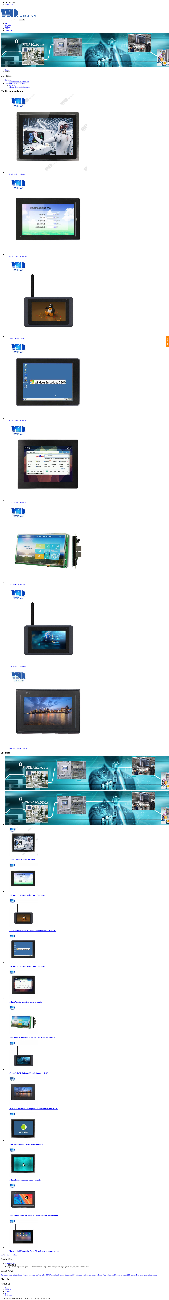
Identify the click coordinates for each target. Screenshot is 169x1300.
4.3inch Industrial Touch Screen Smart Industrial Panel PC (32, 931)
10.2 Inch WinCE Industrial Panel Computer (27, 895)
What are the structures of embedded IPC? (36, 1275)
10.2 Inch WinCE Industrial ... (18, 256)
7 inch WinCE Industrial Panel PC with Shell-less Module (32, 1037)
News (6, 28)
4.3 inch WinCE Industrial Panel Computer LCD (28, 1073)
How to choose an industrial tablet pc (147, 1275)
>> (16, 1255)
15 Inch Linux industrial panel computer (25, 1180)
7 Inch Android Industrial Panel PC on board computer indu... (34, 1251)
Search (22, 20)
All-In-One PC (13, 85)
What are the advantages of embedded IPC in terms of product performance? (72, 1275)
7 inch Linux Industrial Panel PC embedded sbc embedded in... (34, 1216)
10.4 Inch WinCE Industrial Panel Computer (27, 966)
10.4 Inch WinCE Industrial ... (18, 420)
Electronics (8, 80)
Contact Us (8, 30)
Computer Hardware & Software (19, 82)
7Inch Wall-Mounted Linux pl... (18, 748)
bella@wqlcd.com (10, 1263)
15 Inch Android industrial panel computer (26, 1144)
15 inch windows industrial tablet (22, 860)
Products (7, 27)
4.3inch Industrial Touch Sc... (18, 338)
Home (7, 23)
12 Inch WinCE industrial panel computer (25, 1002)
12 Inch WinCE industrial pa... (18, 502)
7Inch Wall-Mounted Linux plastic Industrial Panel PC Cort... (33, 1109)
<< (2, 1255)
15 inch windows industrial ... (18, 174)
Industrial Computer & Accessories (19, 87)
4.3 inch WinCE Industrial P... (18, 666)
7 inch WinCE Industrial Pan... (18, 584)
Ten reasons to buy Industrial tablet (11, 1275)
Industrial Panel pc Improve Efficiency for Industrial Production (116, 1275)
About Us (8, 25)
